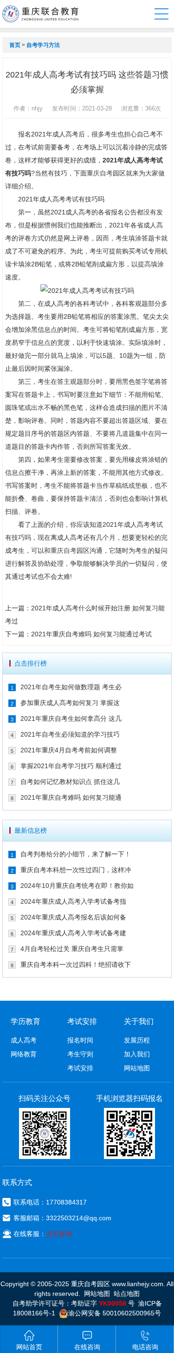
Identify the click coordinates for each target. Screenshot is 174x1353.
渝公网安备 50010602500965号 (114, 1313)
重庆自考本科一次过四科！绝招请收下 (75, 964)
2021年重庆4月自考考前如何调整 (68, 750)
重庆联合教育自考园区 (40, 14)
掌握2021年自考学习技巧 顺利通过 (71, 766)
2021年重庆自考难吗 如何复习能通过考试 (91, 634)
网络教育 (24, 1054)
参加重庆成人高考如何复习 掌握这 (70, 702)
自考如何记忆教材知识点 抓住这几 (70, 781)
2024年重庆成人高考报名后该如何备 (73, 917)
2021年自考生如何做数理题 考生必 (71, 687)
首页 (14, 45)
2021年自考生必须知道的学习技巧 (70, 734)
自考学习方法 (43, 45)
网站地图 (137, 1068)
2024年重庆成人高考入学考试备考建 (73, 933)
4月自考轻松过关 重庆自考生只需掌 (71, 948)
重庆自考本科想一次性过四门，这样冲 (75, 870)
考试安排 (80, 1068)
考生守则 (80, 1054)
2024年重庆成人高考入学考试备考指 (73, 901)
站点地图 (127, 1293)
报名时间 (80, 1040)
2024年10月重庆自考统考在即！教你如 (77, 885)
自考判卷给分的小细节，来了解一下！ (75, 854)
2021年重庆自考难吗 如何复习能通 (71, 797)
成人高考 (24, 1040)
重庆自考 (100, 173)
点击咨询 (59, 1233)
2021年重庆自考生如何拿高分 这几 (71, 718)
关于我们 (139, 1021)
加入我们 (137, 1054)
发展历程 (137, 1040)
